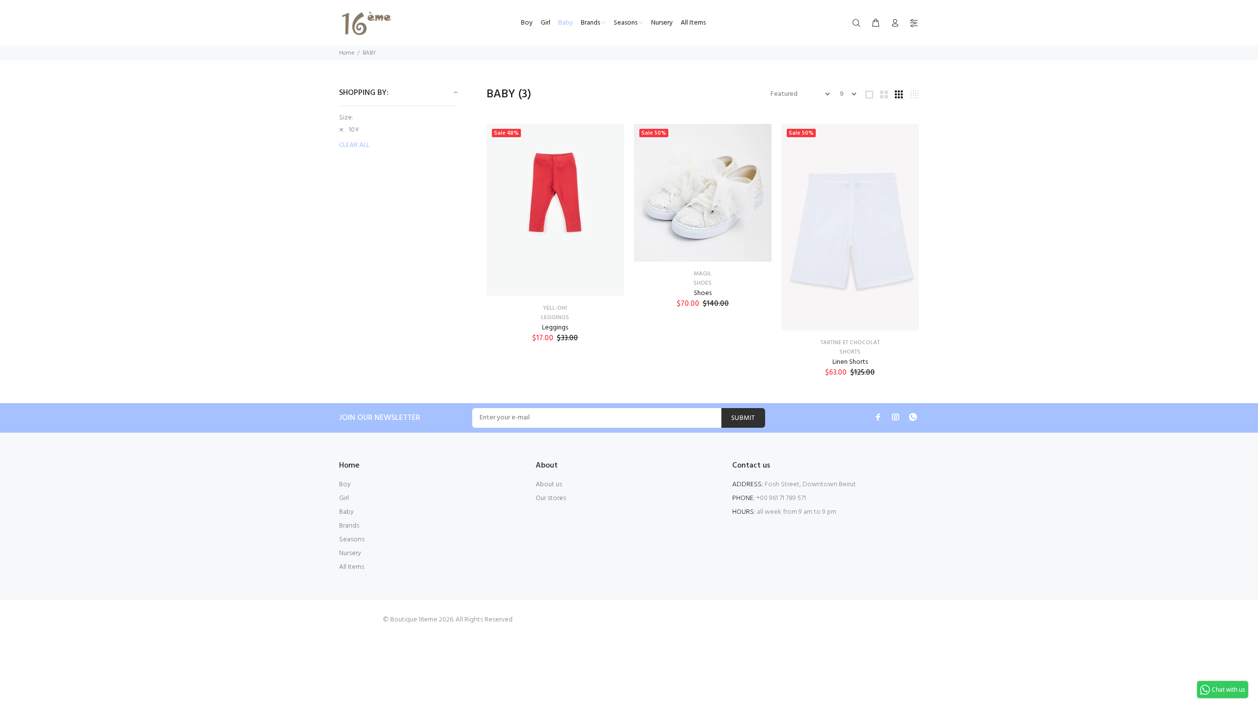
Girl (344, 498)
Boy (345, 484)
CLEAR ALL (354, 145)
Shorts (849, 352)
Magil (703, 274)
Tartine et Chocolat (850, 343)
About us (549, 484)
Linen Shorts (850, 362)
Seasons (352, 539)
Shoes (702, 283)
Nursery (350, 553)
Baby (346, 512)
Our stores (551, 498)
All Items (351, 567)
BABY (369, 53)
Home (346, 53)
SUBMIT (743, 418)
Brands (349, 525)
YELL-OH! (555, 308)
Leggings (555, 318)
